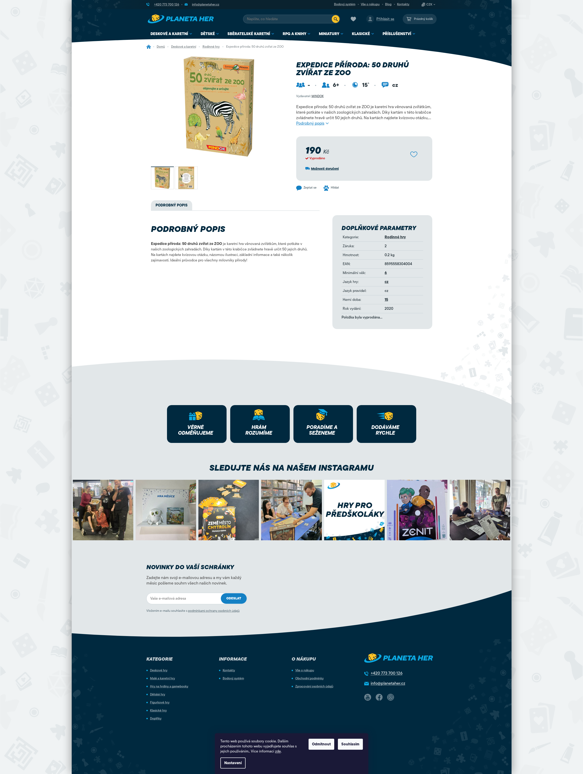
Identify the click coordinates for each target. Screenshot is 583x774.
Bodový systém (344, 4)
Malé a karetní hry (162, 678)
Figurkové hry (160, 702)
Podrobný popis (310, 123)
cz (387, 282)
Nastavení (233, 763)
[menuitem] (171, 34)
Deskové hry (158, 670)
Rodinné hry (395, 237)
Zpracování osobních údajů (314, 686)
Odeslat (233, 598)
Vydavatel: (310, 96)
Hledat (335, 19)
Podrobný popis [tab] (172, 205)
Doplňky (155, 718)
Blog (388, 4)
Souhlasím (350, 744)
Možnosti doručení (325, 168)
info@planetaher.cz (388, 683)
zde (278, 751)
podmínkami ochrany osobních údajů (214, 610)
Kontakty (403, 4)
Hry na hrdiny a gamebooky (169, 686)
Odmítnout (321, 744)
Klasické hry (158, 710)
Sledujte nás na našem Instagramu (291, 468)
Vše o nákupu (370, 4)
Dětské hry (157, 694)
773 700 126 (386, 673)
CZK (429, 4)
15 (386, 300)
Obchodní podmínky (309, 678)
